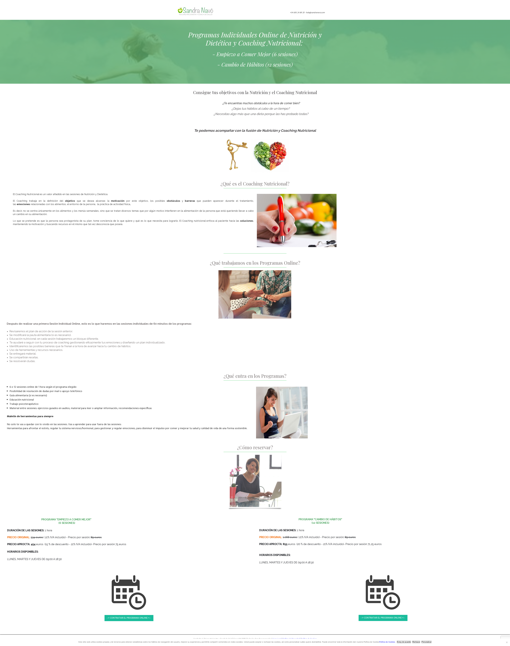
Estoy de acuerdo (404, 642)
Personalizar (426, 642)
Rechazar (416, 642)
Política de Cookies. (387, 642)
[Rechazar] (506, 642)
